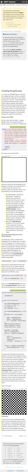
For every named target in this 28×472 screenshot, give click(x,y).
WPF (4, 5)
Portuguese (20, 453)
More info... (11, 23)
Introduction (6, 43)
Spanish (19, 455)
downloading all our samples (11, 56)
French (18, 450)
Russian (10, 455)
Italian (18, 451)
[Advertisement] (14, 75)
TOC (23, 2)
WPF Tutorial (9, 2)
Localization (20, 470)
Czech (18, 448)
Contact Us (11, 470)
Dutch (9, 450)
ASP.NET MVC (11, 5)
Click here (8, 461)
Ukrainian (10, 457)
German (10, 451)
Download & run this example (18, 127)
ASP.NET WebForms (21, 5)
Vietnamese (20, 457)
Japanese (10, 453)
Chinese (10, 448)
